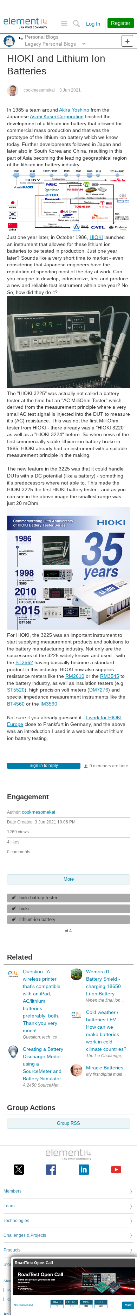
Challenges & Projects (25, 1235)
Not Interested (23, 1305)
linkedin (84, 1169)
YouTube (116, 1169)
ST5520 (16, 690)
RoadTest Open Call (34, 1263)
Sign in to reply (44, 765)
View (128, 1304)
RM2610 (74, 676)
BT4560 (16, 704)
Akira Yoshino (74, 110)
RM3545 (109, 676)
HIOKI (96, 237)
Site (64, 24)
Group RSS (68, 1123)
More (21, 39)
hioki (24, 908)
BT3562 (24, 662)
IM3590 (48, 704)
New (127, 41)
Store (9, 1264)
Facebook (51, 1169)
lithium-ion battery (37, 919)
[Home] (25, 23)
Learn (9, 1206)
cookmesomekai (39, 90)
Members (12, 1191)
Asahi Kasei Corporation (57, 116)
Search (76, 24)
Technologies (16, 1221)
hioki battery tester (38, 897)
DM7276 (98, 690)
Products (12, 1250)
